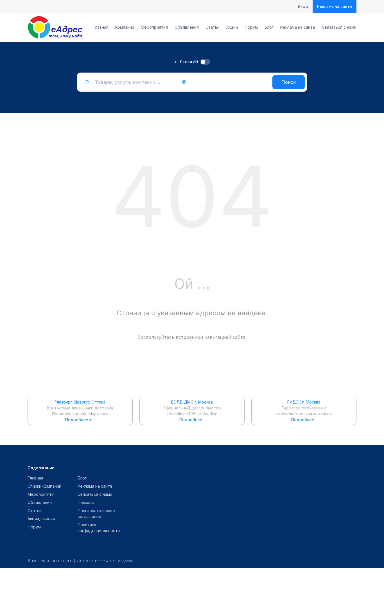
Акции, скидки (41, 518)
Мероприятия (154, 27)
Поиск (288, 82)
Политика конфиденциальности (99, 527)
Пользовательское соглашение (96, 513)
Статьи (212, 27)
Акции (232, 27)
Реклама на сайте (334, 6)
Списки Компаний (44, 486)
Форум (251, 27)
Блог (269, 27)
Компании (124, 27)
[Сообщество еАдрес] (55, 27)
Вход (303, 6)
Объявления (187, 27)
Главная (101, 27)
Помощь (86, 502)
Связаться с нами (339, 27)
